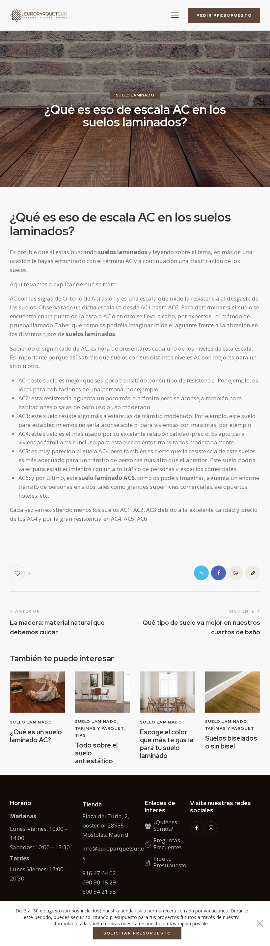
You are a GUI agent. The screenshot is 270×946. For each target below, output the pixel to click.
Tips (80, 735)
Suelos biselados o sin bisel (231, 742)
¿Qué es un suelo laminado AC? (36, 736)
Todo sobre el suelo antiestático (96, 753)
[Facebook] (218, 572)
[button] (175, 15)
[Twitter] (201, 572)
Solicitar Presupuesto (137, 933)
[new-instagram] (211, 827)
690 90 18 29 (99, 882)
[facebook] (196, 827)
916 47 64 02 (99, 873)
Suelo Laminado (135, 95)
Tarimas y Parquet (99, 728)
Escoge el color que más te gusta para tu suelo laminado (166, 744)
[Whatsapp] (235, 572)
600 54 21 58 (99, 891)
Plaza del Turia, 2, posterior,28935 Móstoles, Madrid (105, 825)
